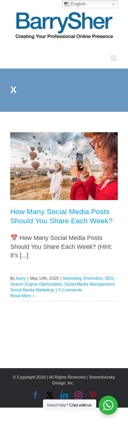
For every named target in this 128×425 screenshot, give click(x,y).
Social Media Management (89, 284)
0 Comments (70, 290)
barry (21, 278)
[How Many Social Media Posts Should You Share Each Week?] (64, 166)
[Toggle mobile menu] (114, 58)
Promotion (93, 278)
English (78, 3)
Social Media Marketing (32, 290)
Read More (20, 295)
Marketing (72, 278)
